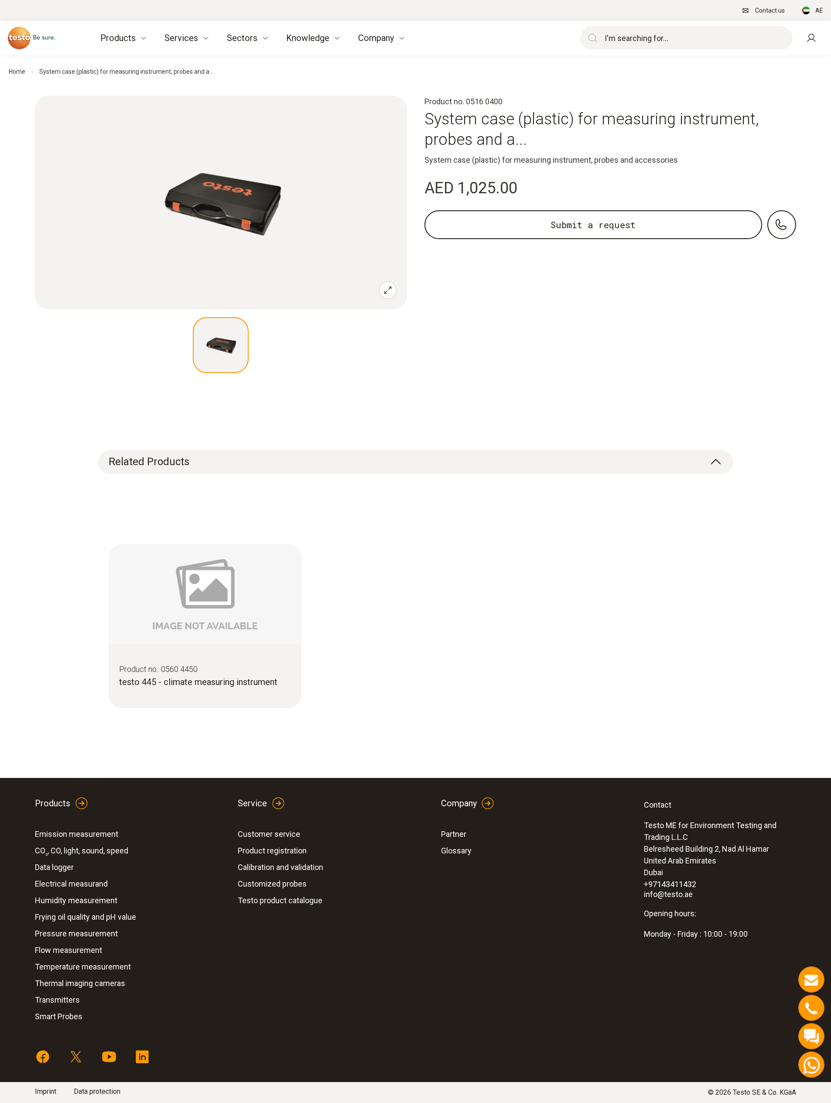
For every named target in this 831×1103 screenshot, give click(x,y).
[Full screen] (388, 290)
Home (17, 71)
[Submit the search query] (591, 38)
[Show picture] (221, 345)
